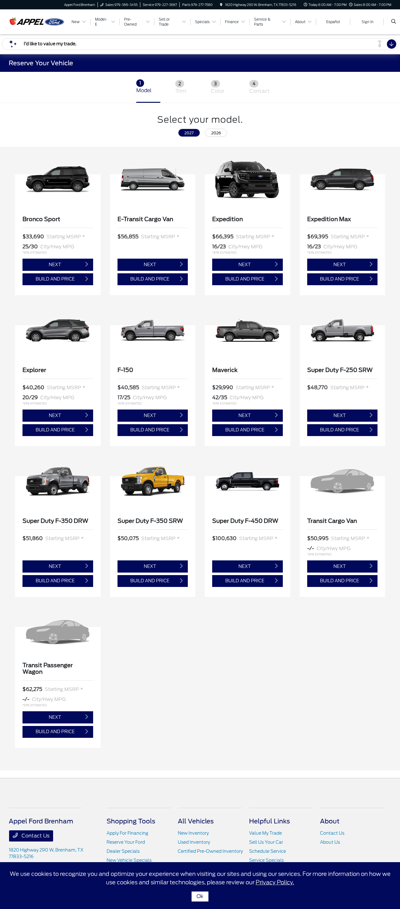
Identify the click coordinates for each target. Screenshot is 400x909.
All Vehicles (196, 821)
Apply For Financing (127, 833)
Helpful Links (269, 821)
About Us (330, 842)
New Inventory (193, 833)
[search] (393, 22)
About (329, 821)
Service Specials (266, 860)
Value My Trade (265, 833)
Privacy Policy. (275, 882)
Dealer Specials (123, 851)
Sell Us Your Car (266, 842)
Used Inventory (194, 842)
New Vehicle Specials (129, 860)
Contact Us (34, 836)
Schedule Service (267, 851)
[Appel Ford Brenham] (37, 21)
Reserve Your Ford (126, 842)
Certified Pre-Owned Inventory (210, 851)
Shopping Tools (131, 821)
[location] (221, 5)
